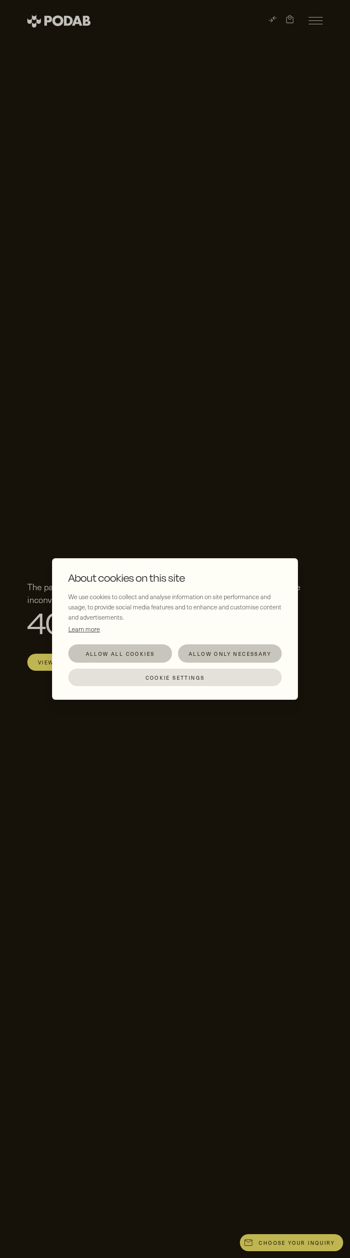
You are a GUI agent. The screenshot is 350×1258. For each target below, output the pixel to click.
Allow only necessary (230, 653)
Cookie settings (175, 677)
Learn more (84, 629)
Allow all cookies (120, 653)
